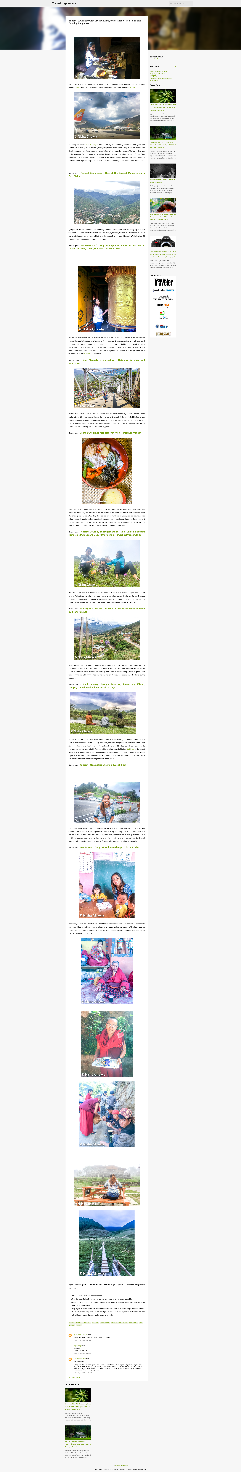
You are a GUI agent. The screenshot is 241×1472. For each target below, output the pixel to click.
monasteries (88, 353)
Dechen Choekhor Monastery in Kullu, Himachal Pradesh (111, 433)
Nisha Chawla (133, 1322)
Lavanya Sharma (116, 1322)
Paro (141, 1322)
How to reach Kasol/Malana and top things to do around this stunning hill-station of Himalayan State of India (78, 1406)
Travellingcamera (64, 3)
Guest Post (86, 1322)
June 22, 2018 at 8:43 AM (82, 1353)
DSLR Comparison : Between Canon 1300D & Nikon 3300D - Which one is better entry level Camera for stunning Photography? (163, 254)
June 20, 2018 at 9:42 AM (82, 1340)
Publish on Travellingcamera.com (161, 79)
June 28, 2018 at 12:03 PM (83, 1373)
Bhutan (132, 87)
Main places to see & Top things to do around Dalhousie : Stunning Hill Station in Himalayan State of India (78, 1444)
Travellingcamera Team (158, 73)
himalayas (95, 1322)
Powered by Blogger (122, 1465)
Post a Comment (74, 1377)
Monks (125, 1322)
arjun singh (78, 1346)
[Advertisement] (103, 32)
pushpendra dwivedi (81, 1335)
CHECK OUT (154, 59)
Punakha (71, 1325)
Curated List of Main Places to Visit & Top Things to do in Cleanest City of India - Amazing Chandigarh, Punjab (163, 216)
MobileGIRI (153, 77)
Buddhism (130, 749)
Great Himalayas (91, 144)
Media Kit (153, 75)
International (105, 1322)
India (79, 87)
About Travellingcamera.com (159, 71)
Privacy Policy (154, 80)
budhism (78, 1322)
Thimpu (79, 1325)
